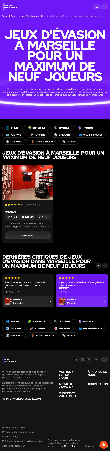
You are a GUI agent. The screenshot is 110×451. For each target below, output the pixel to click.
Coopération (98, 384)
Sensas (10, 212)
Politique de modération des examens (22, 441)
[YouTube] (96, 359)
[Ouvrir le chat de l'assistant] (104, 445)
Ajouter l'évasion (66, 385)
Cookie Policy (26, 431)
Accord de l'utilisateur (13, 445)
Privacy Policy (9, 431)
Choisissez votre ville (68, 394)
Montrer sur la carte (66, 374)
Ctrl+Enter (69, 446)
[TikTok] (89, 359)
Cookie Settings (10, 436)
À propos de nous (97, 373)
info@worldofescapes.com (23, 398)
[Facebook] (77, 359)
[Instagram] (83, 359)
